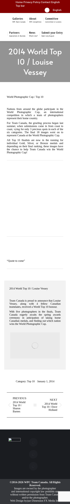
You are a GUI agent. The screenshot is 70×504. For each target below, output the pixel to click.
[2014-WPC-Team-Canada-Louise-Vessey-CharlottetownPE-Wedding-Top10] (35, 345)
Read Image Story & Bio (34, 227)
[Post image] (33, 442)
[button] (57, 10)
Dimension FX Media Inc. (46, 500)
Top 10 (31, 381)
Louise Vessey (35, 218)
